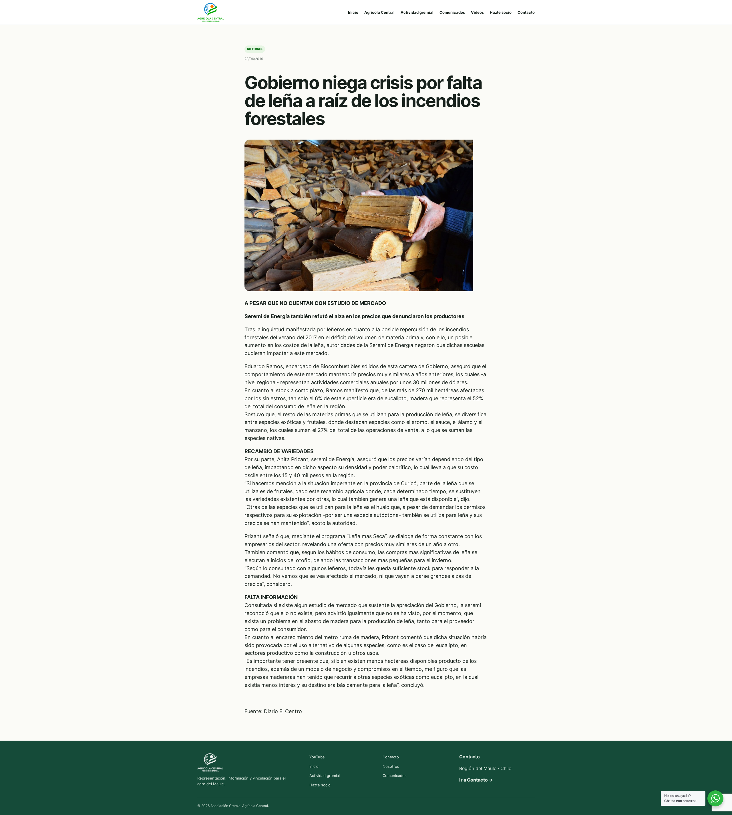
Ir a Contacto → (476, 780)
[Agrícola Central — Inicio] (210, 12)
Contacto (526, 12)
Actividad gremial (417, 12)
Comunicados (452, 12)
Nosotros (391, 766)
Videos (477, 12)
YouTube (317, 757)
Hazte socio (501, 12)
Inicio (353, 12)
